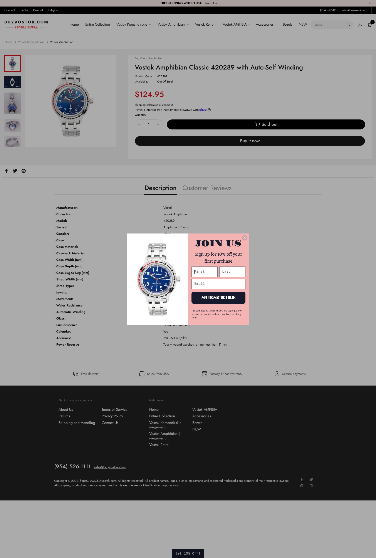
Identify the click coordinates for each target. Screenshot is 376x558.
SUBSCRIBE (218, 298)
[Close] (244, 237)
